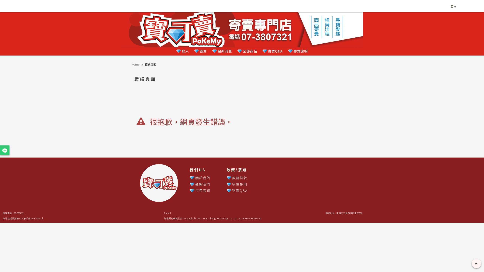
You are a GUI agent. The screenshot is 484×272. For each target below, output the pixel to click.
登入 (454, 6)
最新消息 (224, 51)
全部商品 (249, 51)
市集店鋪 (202, 190)
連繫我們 (202, 184)
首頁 (203, 51)
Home (135, 64)
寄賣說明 (300, 51)
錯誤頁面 (150, 64)
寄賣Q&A (275, 51)
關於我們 (202, 177)
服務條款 (239, 177)
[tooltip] (4, 150)
